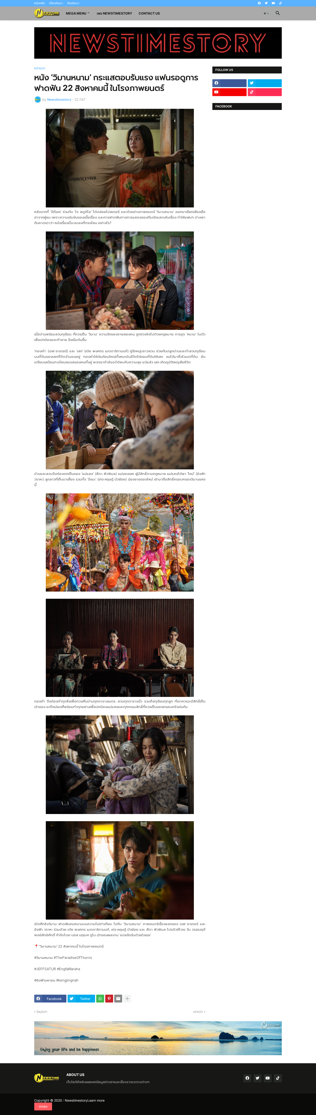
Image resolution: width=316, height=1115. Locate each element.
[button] (266, 13)
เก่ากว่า (198, 1012)
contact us (149, 13)
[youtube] (273, 3)
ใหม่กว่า (42, 1012)
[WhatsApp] (100, 999)
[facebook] (259, 3)
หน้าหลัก (39, 3)
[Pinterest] (109, 999)
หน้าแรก (39, 68)
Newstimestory (76, 1100)
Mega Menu (76, 13)
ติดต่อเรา (73, 3)
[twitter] (266, 3)
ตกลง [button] (43, 1106)
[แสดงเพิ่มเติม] (127, 999)
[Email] (118, 999)
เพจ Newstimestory (114, 13)
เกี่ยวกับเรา (56, 3)
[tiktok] (280, 3)
